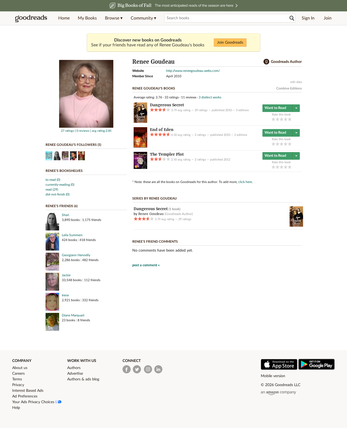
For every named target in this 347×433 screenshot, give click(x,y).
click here (245, 182)
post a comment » (146, 265)
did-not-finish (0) (57, 194)
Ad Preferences (24, 396)
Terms (17, 379)
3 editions (242, 110)
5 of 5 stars (290, 119)
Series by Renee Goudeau (154, 198)
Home (64, 18)
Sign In (308, 18)
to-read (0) (53, 179)
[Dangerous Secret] (140, 121)
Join (328, 18)
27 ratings (67, 130)
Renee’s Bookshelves (64, 170)
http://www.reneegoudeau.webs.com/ (193, 70)
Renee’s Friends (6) (62, 206)
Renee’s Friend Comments (155, 241)
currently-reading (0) (60, 184)
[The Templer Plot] (140, 167)
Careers (18, 374)
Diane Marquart (73, 315)
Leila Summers (72, 235)
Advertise (75, 374)
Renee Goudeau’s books (153, 88)
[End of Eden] (140, 146)
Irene (65, 295)
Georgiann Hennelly (76, 255)
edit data (296, 82)
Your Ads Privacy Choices (33, 402)
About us (19, 368)
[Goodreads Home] (31, 18)
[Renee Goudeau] (86, 126)
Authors (74, 368)
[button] (114, 18)
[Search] (292, 18)
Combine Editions (289, 88)
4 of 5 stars (286, 119)
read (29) (52, 189)
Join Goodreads (230, 42)
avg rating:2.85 (101, 130)
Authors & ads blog (83, 379)
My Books (87, 18)
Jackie (66, 275)
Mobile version (273, 376)
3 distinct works (210, 97)
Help (16, 408)
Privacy (18, 385)
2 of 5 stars (277, 119)
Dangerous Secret (151, 208)
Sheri (65, 215)
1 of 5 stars (273, 119)
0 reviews (82, 130)
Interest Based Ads (27, 391)
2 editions (240, 134)
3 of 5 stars (281, 119)
